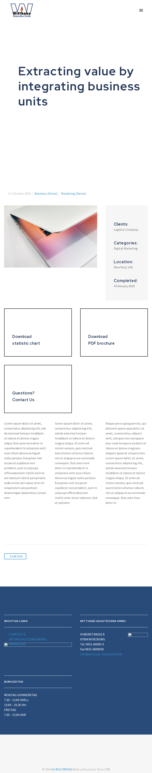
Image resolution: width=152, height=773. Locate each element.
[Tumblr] (29, 531)
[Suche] (139, 25)
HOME (43, 25)
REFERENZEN (101, 25)
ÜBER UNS (62, 25)
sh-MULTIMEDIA (61, 769)
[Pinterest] (22, 531)
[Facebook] (7, 531)
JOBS (81, 25)
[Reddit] (44, 531)
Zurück (16, 556)
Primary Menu (141, 10)
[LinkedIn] (36, 531)
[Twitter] (14, 531)
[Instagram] (78, 745)
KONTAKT (125, 25)
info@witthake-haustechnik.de (101, 654)
